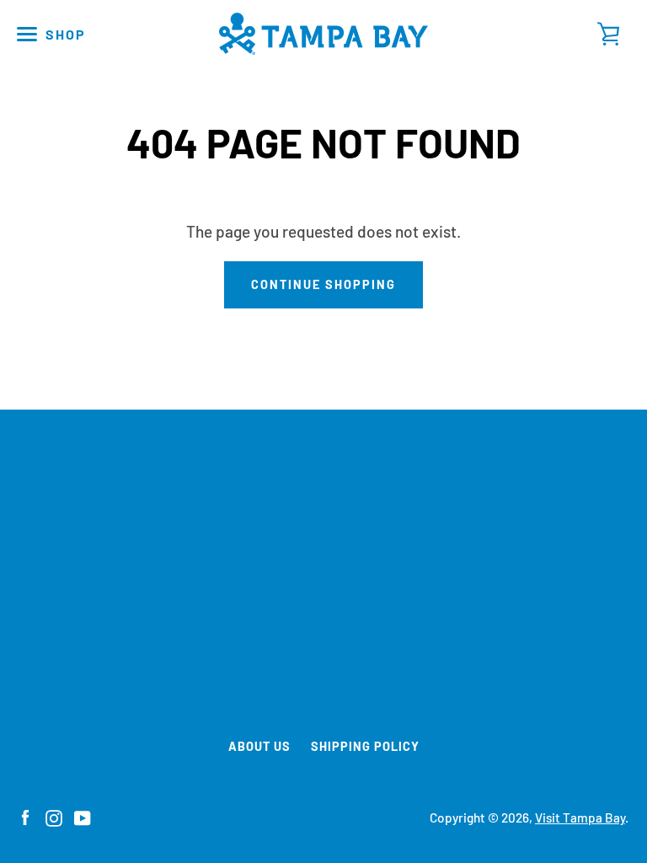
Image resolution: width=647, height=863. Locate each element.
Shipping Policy (365, 746)
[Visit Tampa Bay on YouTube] (82, 816)
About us (259, 746)
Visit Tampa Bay (580, 817)
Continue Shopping (323, 284)
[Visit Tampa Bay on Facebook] (25, 816)
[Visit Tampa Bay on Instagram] (53, 816)
